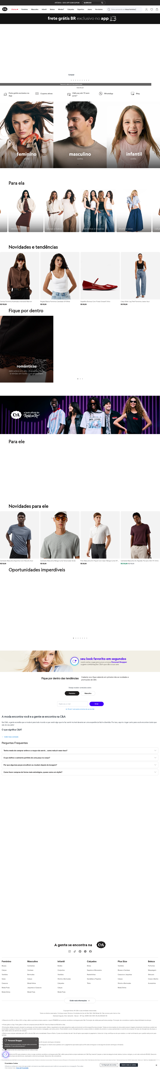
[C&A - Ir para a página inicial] (5, 9)
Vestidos (5, 974)
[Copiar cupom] (102, 2)
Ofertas (14, 9)
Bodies (60, 966)
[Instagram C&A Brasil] (69, 951)
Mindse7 (61, 9)
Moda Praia (6, 987)
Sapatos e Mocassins (94, 970)
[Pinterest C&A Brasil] (80, 951)
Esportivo (80, 9)
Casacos (5, 983)
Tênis (89, 983)
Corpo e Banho (153, 979)
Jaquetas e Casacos (34, 987)
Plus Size (122, 961)
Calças (4, 970)
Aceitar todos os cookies (129, 1065)
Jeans (90, 9)
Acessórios (152, 983)
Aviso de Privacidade (22, 1068)
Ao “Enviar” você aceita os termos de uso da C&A (80, 709)
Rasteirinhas (91, 974)
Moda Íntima (6, 992)
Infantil (44, 9)
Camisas (30, 970)
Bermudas (30, 974)
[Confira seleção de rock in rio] (80, 433)
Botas (89, 966)
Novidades (99, 9)
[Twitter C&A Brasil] (85, 951)
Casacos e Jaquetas (125, 974)
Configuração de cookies (108, 1065)
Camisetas (31, 966)
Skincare (151, 974)
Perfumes (151, 966)
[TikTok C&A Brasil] (74, 951)
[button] (124, 9)
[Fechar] (156, 1065)
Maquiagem (152, 970)
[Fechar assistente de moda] (36, 1040)
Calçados (70, 9)
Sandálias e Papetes (94, 979)
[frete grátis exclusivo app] (80, 23)
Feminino (24, 9)
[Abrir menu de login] (146, 9)
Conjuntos (61, 970)
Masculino (34, 9)
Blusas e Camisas (124, 970)
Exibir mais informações (78, 1000)
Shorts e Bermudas (64, 979)
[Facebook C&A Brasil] (90, 951)
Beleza (52, 9)
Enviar (96, 704)
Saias (4, 979)
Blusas (4, 966)
